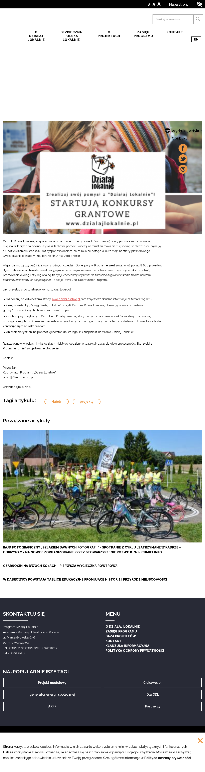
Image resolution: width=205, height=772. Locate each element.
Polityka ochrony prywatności (135, 651)
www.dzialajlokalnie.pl (66, 299)
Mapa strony (179, 4)
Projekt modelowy (52, 684)
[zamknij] (200, 741)
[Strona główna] (10, 31)
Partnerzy (153, 707)
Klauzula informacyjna (127, 646)
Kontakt (175, 32)
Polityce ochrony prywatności (167, 758)
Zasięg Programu (143, 34)
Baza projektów (121, 636)
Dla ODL (154, 696)
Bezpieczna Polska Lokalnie (71, 36)
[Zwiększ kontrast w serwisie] (199, 4)
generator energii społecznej (52, 696)
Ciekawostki (152, 684)
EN (197, 39)
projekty (86, 402)
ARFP (56, 707)
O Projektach (109, 34)
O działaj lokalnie (36, 36)
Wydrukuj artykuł (186, 131)
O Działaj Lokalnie (123, 626)
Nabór (56, 402)
